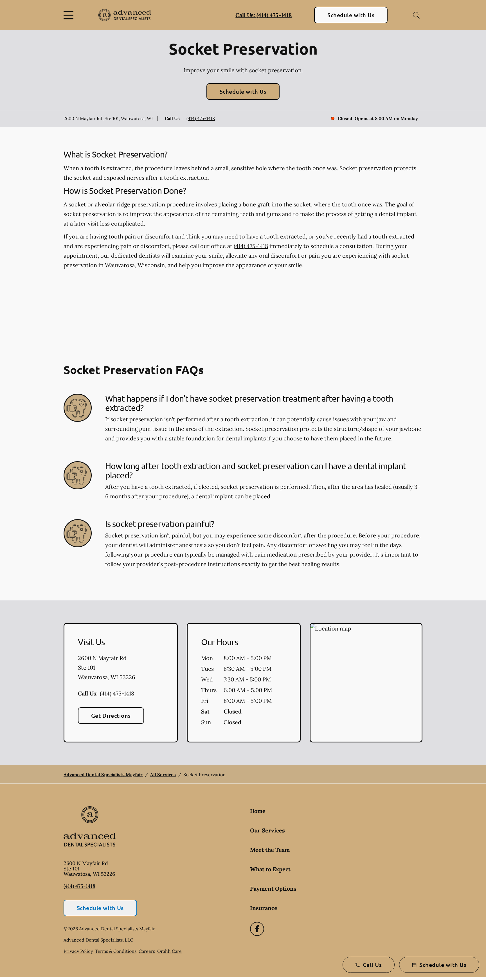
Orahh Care (169, 951)
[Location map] (366, 683)
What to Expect (270, 869)
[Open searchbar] (416, 15)
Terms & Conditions (115, 951)
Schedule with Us (350, 15)
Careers (147, 951)
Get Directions (111, 715)
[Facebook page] (257, 929)
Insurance (263, 907)
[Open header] (70, 15)
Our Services (267, 830)
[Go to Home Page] (124, 15)
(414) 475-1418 (200, 118)
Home (258, 810)
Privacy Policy (78, 951)
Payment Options (273, 888)
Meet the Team (270, 849)
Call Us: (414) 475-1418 (263, 15)
